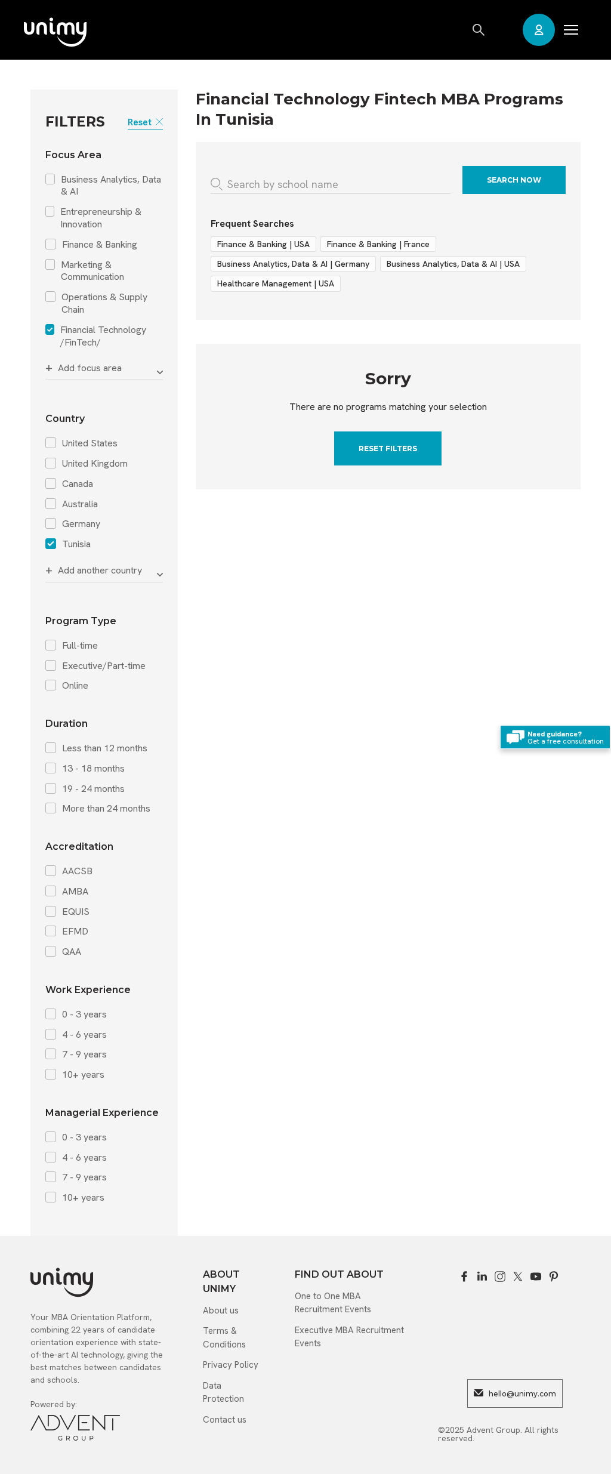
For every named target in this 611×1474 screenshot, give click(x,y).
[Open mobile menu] (571, 30)
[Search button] (479, 29)
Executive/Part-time (104, 666)
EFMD (75, 932)
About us (221, 1310)
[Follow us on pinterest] (554, 1276)
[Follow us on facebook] (464, 1276)
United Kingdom (95, 464)
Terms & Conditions (224, 1337)
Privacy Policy (230, 1365)
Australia (80, 504)
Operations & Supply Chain (104, 303)
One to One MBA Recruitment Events (333, 1303)
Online (75, 686)
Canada (77, 484)
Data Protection (223, 1392)
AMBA (75, 892)
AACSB (77, 871)
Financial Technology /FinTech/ (103, 336)
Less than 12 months (104, 748)
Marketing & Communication (92, 271)
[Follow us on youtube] (536, 1276)
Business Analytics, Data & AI (111, 186)
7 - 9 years (84, 1054)
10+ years (83, 1075)
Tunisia (76, 544)
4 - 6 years (84, 1035)
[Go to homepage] (55, 33)
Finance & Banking (99, 245)
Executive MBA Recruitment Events (349, 1337)
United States (90, 443)
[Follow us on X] (518, 1276)
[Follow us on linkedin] (482, 1276)
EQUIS (76, 912)
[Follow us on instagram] (500, 1276)
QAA (71, 952)
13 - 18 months (93, 769)
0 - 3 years (84, 1014)
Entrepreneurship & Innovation (100, 218)
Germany (81, 524)
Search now (514, 179)
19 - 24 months (93, 789)
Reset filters (388, 448)
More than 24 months (106, 809)
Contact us (224, 1420)
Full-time (80, 646)
